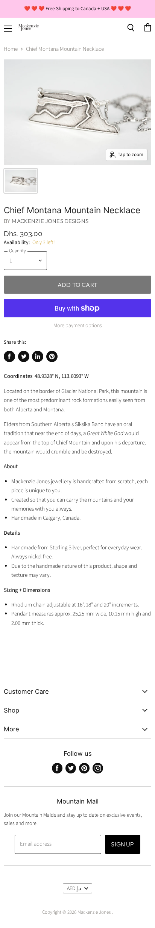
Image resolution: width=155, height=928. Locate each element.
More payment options (77, 326)
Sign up (122, 844)
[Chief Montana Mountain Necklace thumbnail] (20, 181)
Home (11, 49)
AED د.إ (74, 888)
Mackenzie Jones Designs (50, 220)
